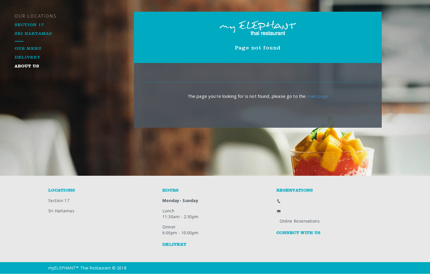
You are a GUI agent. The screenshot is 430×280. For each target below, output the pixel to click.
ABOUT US (27, 66)
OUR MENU (28, 49)
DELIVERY (27, 57)
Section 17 (58, 200)
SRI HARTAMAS (33, 34)
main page (317, 96)
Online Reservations (300, 221)
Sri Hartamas (61, 211)
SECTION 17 (29, 25)
